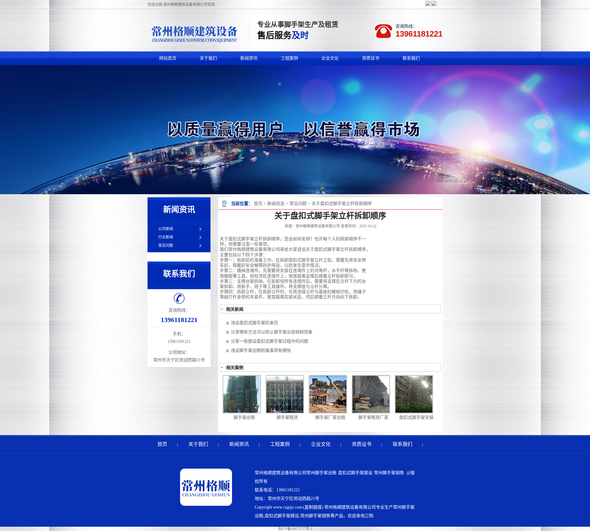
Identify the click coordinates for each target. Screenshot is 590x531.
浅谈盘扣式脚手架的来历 (254, 323)
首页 (258, 203)
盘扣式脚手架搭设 (355, 472)
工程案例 (280, 444)
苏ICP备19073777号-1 (295, 529)
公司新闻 (165, 229)
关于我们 (198, 444)
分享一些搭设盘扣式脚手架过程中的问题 (269, 341)
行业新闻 (165, 237)
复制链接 (313, 507)
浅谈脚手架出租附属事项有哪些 (261, 350)
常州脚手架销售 (389, 472)
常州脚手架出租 (321, 472)
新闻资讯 (239, 444)
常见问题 (298, 203)
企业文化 (321, 444)
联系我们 (402, 444)
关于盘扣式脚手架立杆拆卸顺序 (342, 203)
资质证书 (362, 444)
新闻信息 (276, 203)
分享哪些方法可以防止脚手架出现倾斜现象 (272, 332)
